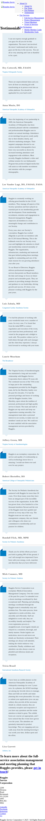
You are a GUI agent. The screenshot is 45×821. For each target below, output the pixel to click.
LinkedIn (3, 807)
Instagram (3, 811)
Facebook (3, 809)
